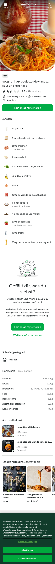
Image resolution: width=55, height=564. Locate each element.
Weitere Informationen (27, 335)
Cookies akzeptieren (27, 558)
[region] (27, 538)
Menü (6, 7)
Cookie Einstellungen (27, 541)
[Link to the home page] (27, 5)
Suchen (49, 7)
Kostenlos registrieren (27, 107)
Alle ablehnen (28, 550)
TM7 (5, 76)
